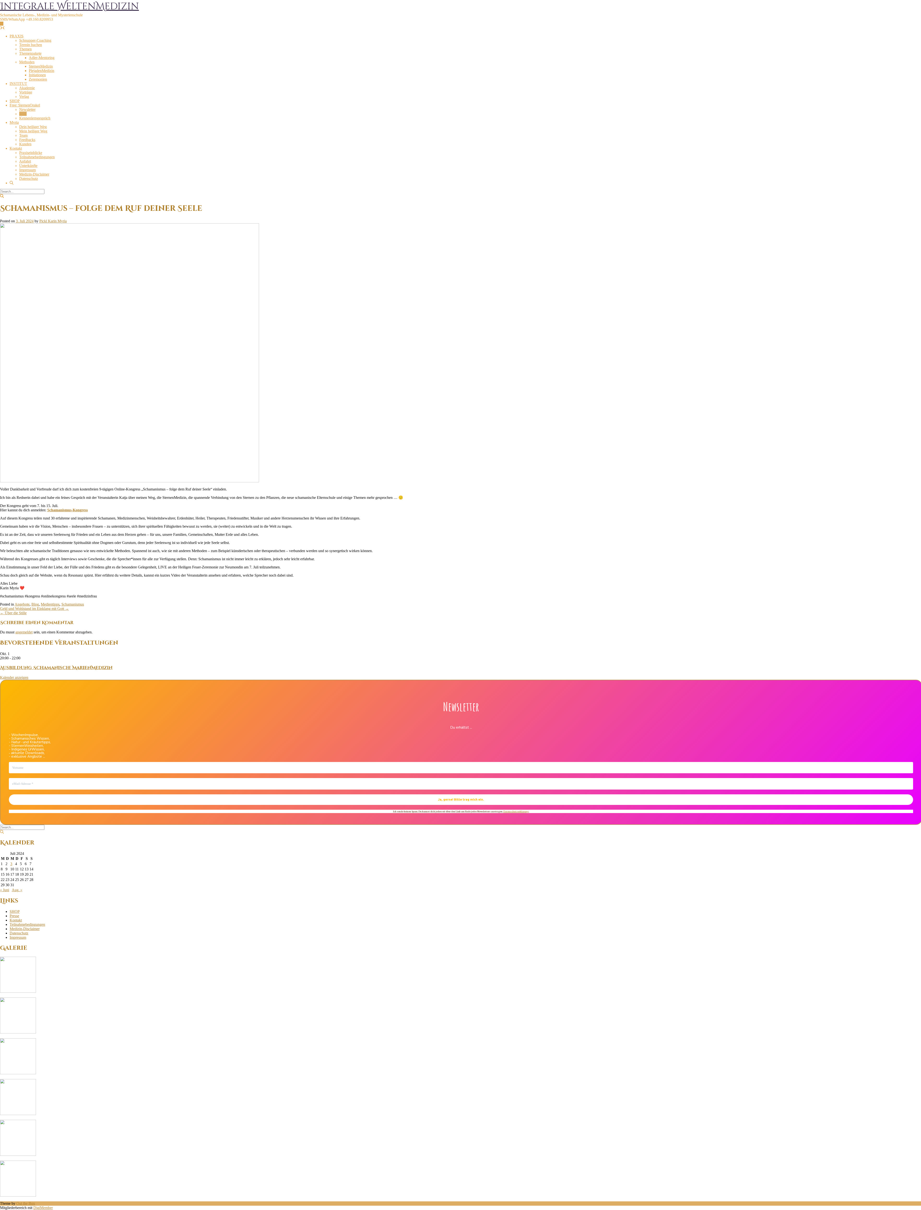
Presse (14, 916)
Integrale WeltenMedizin (69, 6)
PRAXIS (17, 36)
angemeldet (24, 632)
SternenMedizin (41, 66)
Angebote (22, 604)
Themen (25, 49)
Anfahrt (25, 161)
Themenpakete (30, 53)
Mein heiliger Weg (33, 131)
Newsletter (27, 109)
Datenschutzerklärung (516, 811)
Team (23, 135)
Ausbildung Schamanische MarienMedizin (56, 668)
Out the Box (25, 1203)
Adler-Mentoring (41, 58)
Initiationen (37, 75)
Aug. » (17, 890)
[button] (1, 24)
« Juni (4, 890)
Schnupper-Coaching (35, 40)
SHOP (15, 101)
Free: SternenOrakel (25, 105)
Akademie (27, 88)
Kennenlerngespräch (34, 118)
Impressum (27, 170)
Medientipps (50, 604)
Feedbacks (27, 140)
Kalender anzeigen (14, 677)
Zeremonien (38, 79)
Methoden (27, 62)
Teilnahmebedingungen (37, 157)
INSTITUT (18, 84)
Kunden (25, 144)
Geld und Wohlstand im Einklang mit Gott (34, 609)
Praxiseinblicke (30, 153)
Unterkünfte (28, 166)
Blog (23, 114)
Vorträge (25, 92)
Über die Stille (13, 613)
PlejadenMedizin (41, 71)
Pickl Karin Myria (53, 221)
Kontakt (16, 148)
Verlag (24, 96)
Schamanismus (72, 604)
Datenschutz (28, 179)
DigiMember (43, 1208)
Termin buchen (30, 45)
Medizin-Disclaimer (34, 174)
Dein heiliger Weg (33, 127)
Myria (14, 122)
